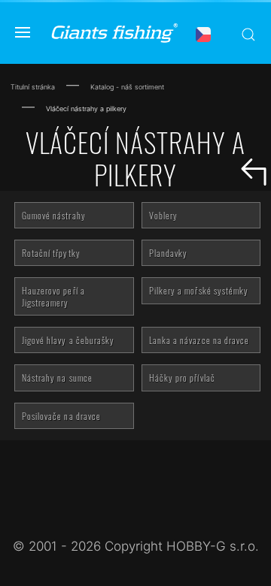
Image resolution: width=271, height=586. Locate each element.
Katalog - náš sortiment (127, 87)
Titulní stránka (33, 87)
